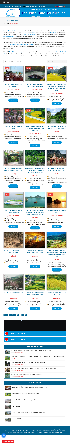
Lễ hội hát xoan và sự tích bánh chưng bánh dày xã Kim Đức (28, 412)
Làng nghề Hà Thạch (18, 418)
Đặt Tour (13, 100)
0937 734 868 (9, 441)
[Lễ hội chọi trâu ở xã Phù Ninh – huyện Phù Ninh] (8, 401)
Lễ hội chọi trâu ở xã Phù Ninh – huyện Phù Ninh (25, 400)
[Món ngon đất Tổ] (8, 407)
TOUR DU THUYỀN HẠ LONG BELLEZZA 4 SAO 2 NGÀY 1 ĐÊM (29, 387)
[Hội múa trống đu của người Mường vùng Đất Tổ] (8, 394)
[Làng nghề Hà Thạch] (8, 419)
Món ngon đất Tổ (16, 406)
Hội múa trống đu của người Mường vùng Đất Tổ (25, 393)
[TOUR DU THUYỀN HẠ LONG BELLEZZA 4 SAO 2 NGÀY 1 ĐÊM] (8, 388)
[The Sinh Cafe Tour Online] (35, 12)
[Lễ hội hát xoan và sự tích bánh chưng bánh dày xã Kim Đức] (8, 413)
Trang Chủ (6, 23)
